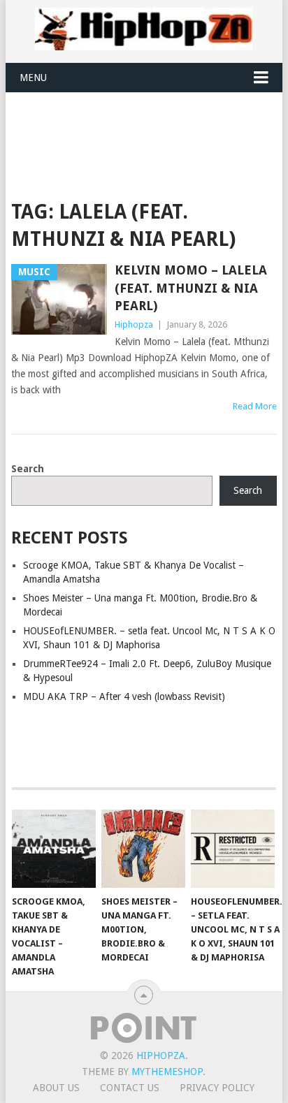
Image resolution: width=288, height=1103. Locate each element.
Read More (255, 406)
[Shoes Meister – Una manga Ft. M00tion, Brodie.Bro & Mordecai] (143, 849)
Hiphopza (134, 324)
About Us (56, 1087)
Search (27, 468)
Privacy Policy (217, 1087)
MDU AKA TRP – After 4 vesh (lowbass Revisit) (124, 696)
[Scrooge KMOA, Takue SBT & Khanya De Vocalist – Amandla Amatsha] (54, 849)
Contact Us (129, 1087)
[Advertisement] (149, 127)
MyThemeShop (167, 1071)
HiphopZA (160, 1055)
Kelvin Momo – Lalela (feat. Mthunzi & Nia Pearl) (191, 287)
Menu (33, 77)
